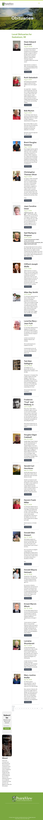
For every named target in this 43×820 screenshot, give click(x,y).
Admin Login (27, 818)
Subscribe (7, 728)
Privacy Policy (17, 818)
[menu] (39, 3)
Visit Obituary (28, 71)
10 (37, 708)
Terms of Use (22, 818)
